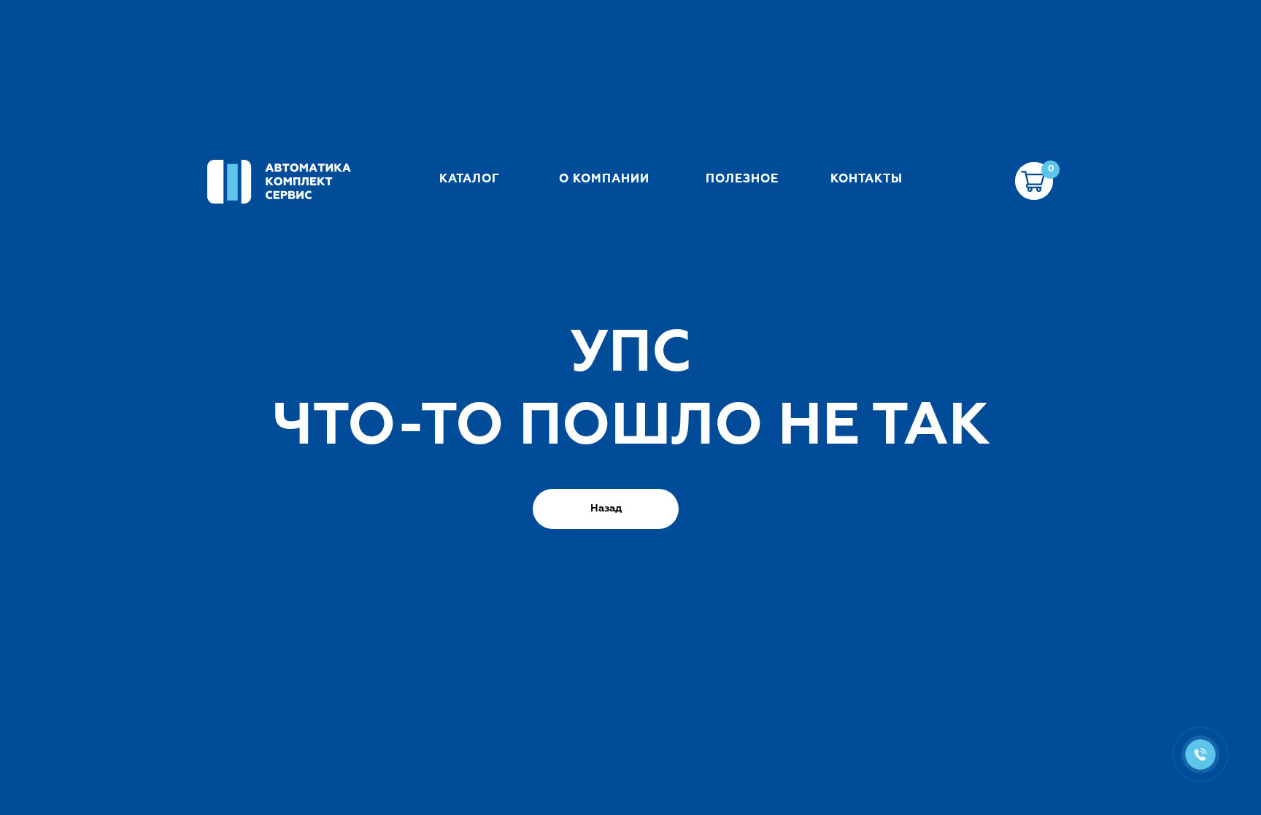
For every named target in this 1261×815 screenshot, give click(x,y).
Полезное (742, 178)
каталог (469, 178)
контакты (866, 178)
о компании (604, 178)
